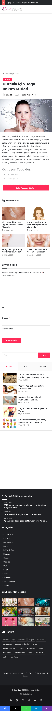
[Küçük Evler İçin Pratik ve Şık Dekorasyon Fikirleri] (9, 602)
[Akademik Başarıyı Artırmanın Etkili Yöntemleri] (26, 611)
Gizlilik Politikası (26, 694)
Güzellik (16, 74)
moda (30, 653)
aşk (13, 640)
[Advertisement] (26, 41)
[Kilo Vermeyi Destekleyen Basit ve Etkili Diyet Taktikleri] (9, 611)
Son (25, 366)
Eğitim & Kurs (8, 550)
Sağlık (5, 570)
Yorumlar (42, 366)
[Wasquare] (12, 9)
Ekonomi (6, 554)
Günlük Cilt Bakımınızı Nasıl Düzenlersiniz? (37, 250)
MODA (6, 566)
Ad (4, 307)
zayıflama (14, 657)
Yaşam (6, 585)
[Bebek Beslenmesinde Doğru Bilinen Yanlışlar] (42, 611)
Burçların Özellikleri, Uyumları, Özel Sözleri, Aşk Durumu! (32, 421)
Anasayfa (8, 74)
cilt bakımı (40, 640)
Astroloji (6, 538)
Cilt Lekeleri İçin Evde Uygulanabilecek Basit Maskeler (12, 224)
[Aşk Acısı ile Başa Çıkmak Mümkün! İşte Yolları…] (10, 400)
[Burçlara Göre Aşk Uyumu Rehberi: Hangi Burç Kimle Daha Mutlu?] (9, 621)
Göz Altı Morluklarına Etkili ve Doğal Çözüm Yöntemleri (37, 224)
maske (40, 648)
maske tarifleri (20, 653)
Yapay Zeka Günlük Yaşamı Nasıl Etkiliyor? (22, 3)
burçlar (31, 640)
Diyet (5, 546)
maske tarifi (7, 653)
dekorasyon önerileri (22, 644)
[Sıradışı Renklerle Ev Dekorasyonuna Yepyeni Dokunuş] (42, 621)
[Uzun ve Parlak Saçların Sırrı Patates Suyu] (10, 389)
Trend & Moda (9, 581)
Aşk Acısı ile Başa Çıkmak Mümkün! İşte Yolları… (29, 398)
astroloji (6, 640)
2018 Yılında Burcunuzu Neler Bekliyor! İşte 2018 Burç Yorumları (33, 376)
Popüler (9, 366)
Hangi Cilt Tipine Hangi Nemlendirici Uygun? (12, 250)
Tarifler (6, 574)
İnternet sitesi (7, 329)
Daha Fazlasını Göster (25, 188)
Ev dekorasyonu (9, 648)
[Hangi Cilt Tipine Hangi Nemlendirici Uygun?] (13, 240)
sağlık (5, 657)
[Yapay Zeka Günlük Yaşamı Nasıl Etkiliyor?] (42, 602)
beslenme (21, 640)
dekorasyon (7, 644)
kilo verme (31, 648)
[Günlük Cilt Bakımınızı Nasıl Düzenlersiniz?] (38, 240)
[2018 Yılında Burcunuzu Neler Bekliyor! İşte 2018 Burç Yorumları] (10, 378)
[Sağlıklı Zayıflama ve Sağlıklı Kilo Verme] (10, 412)
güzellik (21, 648)
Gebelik (6, 558)
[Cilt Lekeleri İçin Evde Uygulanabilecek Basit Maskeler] (13, 213)
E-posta (6, 318)
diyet (35, 644)
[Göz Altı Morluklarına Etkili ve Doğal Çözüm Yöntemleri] (38, 213)
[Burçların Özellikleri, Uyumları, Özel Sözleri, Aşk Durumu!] (10, 423)
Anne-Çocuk (8, 534)
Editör (8, 95)
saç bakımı (40, 653)
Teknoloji (6, 578)
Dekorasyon (8, 542)
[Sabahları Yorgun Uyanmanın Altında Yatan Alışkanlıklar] (26, 621)
